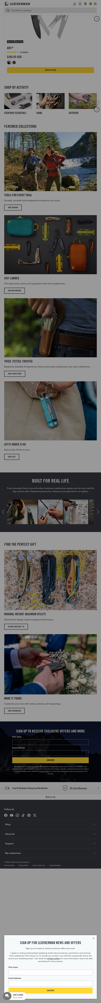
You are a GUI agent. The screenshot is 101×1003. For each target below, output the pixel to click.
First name (13, 967)
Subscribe (50, 990)
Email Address (14, 978)
